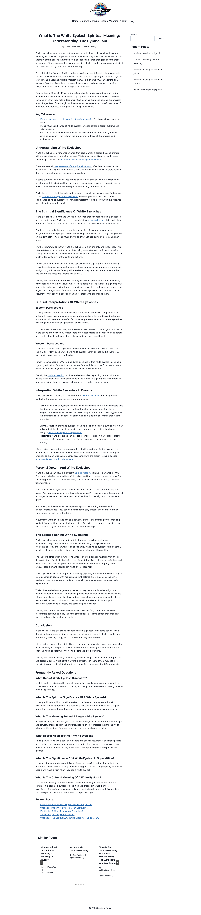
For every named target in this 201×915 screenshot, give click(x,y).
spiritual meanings (90, 395)
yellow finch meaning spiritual (148, 89)
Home (75, 21)
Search (133, 34)
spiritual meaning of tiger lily (148, 53)
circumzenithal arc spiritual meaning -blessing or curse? (49, 853)
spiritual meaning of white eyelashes (60, 196)
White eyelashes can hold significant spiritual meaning (66, 119)
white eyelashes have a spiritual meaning (81, 159)
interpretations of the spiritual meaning (72, 166)
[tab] (75, 884)
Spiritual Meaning (89, 21)
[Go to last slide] (41, 862)
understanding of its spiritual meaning (54, 459)
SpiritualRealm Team (72, 47)
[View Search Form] (132, 21)
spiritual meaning (56, 375)
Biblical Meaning (110, 21)
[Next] (117, 862)
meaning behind (96, 220)
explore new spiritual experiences (65, 432)
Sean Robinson (78, 855)
